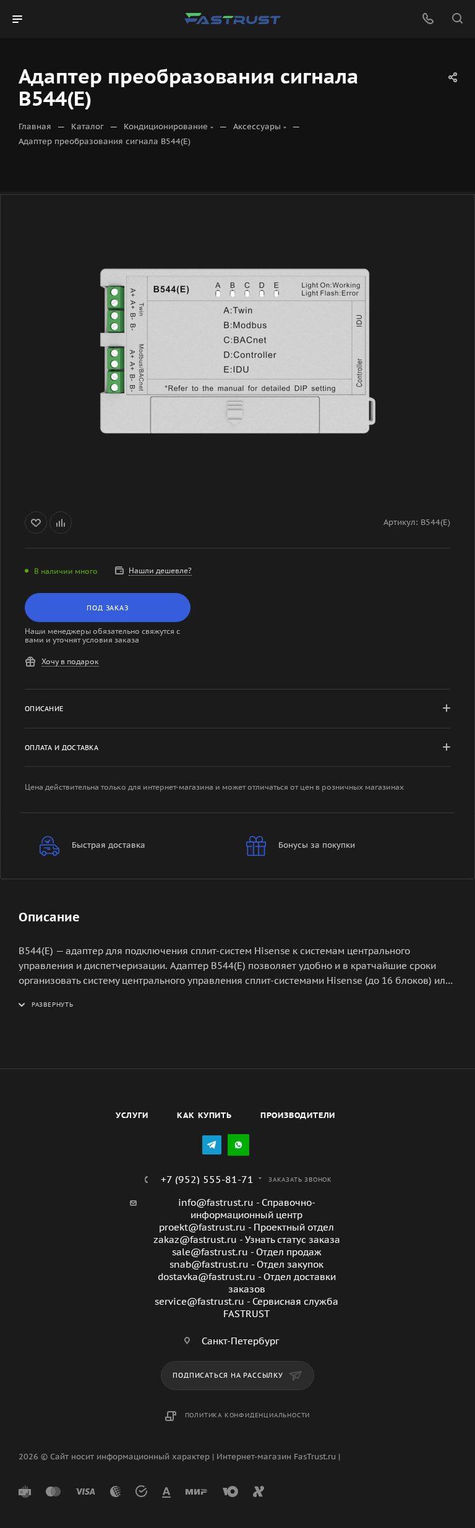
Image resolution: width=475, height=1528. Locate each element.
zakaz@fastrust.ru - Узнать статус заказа (246, 1239)
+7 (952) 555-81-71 (207, 1179)
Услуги (132, 1115)
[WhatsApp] (238, 1145)
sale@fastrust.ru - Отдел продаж (247, 1252)
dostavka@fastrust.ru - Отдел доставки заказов (247, 1283)
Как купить (204, 1115)
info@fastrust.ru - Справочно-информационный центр (246, 1209)
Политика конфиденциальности (247, 1415)
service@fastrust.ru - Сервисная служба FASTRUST (246, 1307)
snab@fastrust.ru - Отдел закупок (246, 1264)
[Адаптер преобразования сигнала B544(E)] (237, 350)
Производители (297, 1115)
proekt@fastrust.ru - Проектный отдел (246, 1227)
